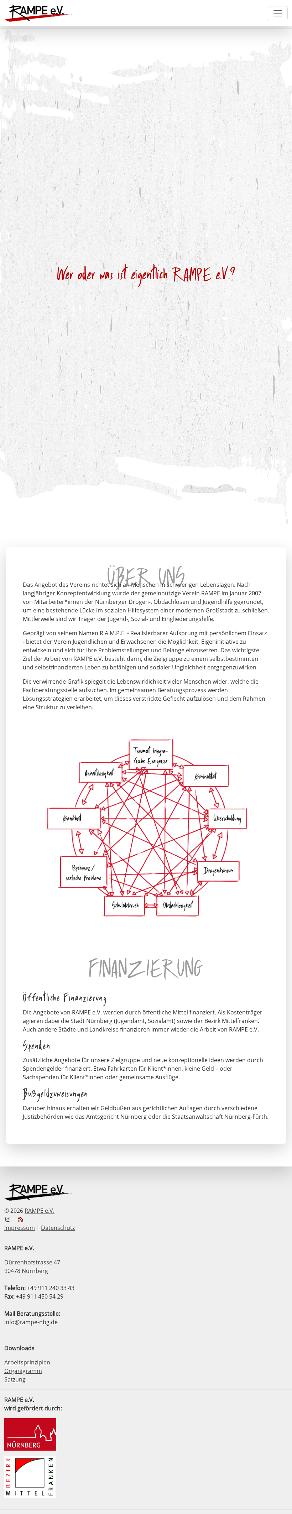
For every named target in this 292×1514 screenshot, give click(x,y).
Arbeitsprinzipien (27, 1362)
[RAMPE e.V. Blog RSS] (20, 1219)
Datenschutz (58, 1228)
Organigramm (23, 1371)
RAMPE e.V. (39, 1211)
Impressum (19, 1228)
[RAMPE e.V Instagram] (8, 1219)
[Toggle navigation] (278, 13)
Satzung (15, 1379)
